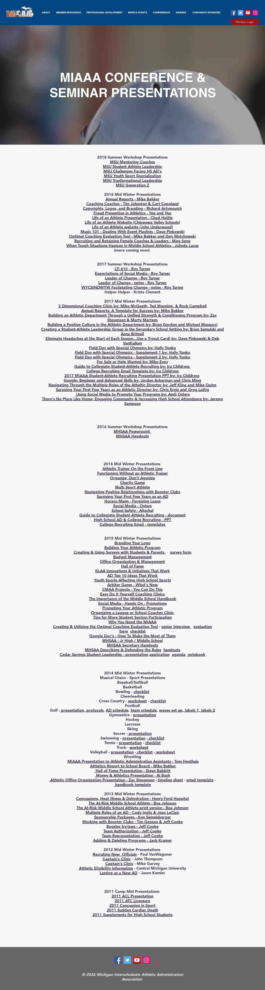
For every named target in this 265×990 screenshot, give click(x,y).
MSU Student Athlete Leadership (132, 166)
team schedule (144, 710)
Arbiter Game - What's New (132, 584)
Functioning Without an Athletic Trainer (132, 473)
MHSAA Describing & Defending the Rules (123, 649)
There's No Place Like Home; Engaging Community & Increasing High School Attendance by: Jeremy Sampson (132, 401)
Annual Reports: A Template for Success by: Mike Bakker (132, 310)
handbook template (132, 784)
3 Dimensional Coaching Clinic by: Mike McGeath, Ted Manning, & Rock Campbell (132, 306)
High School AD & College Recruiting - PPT (132, 519)
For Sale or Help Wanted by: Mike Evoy (132, 361)
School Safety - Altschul (132, 510)
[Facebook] (233, 12)
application (159, 654)
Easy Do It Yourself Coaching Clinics (132, 594)
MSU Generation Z (132, 185)
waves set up (171, 710)
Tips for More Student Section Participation (132, 617)
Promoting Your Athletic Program (132, 608)
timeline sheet (170, 780)
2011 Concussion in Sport (132, 905)
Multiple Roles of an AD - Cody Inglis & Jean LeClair (132, 812)
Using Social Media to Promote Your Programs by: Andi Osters (132, 394)
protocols (94, 710)
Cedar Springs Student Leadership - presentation (104, 654)
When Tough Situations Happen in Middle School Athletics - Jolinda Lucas (132, 245)
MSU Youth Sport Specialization (132, 175)
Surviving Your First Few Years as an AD (132, 496)
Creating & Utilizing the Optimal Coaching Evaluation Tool (105, 626)
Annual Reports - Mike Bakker (132, 199)
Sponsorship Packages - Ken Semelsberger (132, 817)
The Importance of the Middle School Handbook (132, 598)
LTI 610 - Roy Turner (132, 268)
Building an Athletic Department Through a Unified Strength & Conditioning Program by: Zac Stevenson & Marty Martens (132, 317)
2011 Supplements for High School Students (132, 914)
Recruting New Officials (115, 854)
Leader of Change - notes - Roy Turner (132, 282)
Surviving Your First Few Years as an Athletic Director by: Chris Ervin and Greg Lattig (132, 389)
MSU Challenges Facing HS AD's (132, 171)
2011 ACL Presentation (132, 896)
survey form (180, 552)
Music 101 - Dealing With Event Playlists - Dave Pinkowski (132, 231)
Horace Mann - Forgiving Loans (132, 501)
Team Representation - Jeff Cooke (132, 835)
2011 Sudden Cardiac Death (132, 910)
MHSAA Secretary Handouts (132, 645)
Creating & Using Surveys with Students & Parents (119, 552)
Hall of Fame (132, 566)
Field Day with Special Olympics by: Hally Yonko (132, 347)
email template (199, 780)
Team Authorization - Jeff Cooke (132, 831)
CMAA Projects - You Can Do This (132, 589)
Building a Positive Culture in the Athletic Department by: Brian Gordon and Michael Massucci (132, 324)
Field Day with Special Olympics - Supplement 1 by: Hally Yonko (132, 352)
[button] (68, 12)
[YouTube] (248, 12)
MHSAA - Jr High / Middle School (132, 640)
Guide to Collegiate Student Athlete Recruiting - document (132, 515)
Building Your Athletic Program (132, 547)
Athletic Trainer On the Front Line (132, 468)
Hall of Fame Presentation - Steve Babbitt (132, 770)
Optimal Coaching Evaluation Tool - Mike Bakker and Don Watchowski (132, 236)
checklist (138, 631)
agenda (178, 654)
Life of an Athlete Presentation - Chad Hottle (132, 217)
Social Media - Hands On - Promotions (132, 603)
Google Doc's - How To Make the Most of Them (132, 636)
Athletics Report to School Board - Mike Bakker (133, 766)
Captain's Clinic (117, 859)
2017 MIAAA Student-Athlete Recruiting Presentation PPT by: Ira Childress (131, 375)
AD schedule (117, 710)
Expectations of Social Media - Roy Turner (132, 273)
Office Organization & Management (132, 561)
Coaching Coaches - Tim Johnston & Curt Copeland (132, 203)
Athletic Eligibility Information (106, 868)
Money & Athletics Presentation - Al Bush (132, 775)
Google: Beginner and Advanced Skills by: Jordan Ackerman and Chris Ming (132, 380)
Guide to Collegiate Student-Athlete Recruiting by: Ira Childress (132, 366)
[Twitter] (240, 12)
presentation (72, 710)
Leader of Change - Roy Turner (132, 278)
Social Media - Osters (132, 505)
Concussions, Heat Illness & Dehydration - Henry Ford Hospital (132, 798)
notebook (196, 654)
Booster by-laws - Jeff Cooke (132, 826)
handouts (172, 649)
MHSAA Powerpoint (132, 431)
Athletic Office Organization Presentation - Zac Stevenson (101, 780)
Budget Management (132, 557)
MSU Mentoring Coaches (132, 162)
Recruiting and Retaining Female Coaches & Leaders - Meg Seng (132, 241)
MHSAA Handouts (132, 436)
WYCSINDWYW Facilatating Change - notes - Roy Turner (132, 287)
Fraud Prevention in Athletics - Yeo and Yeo (132, 213)
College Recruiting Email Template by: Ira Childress (132, 371)
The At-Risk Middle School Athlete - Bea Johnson (132, 803)
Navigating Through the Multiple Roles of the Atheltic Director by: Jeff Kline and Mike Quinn (132, 385)
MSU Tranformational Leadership (132, 180)
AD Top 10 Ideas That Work (132, 575)
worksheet (137, 701)
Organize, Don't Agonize (132, 478)
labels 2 (207, 710)
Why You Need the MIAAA (132, 622)
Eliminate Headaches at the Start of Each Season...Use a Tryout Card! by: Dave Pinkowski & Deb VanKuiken (132, 340)
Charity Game (132, 482)
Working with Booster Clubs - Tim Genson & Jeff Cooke (132, 821)
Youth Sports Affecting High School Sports (132, 580)
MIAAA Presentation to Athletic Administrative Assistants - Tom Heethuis (133, 761)
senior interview (176, 626)
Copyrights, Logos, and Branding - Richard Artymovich (132, 208)
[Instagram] (255, 12)
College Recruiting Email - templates (132, 524)
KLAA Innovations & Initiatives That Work (132, 570)
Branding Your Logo (132, 543)
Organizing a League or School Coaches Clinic (132, 612)
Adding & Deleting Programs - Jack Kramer (132, 840)
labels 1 (191, 710)
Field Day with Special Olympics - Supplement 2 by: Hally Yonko (132, 357)
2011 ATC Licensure (132, 900)
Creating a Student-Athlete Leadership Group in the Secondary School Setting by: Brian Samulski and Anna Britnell (132, 331)
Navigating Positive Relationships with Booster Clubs (132, 491)
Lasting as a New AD (118, 873)
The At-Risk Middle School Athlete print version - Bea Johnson (132, 807)
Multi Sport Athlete (132, 487)
